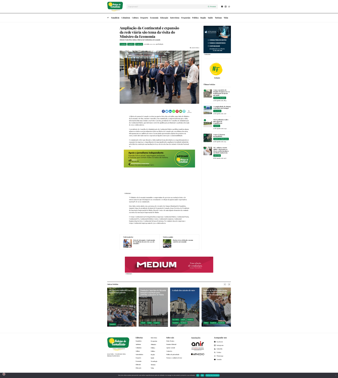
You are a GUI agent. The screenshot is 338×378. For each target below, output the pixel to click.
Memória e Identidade (219, 98)
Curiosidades (139, 354)
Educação (138, 368)
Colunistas (190, 319)
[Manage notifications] (3, 374)
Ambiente (138, 344)
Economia (123, 44)
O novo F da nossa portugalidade (219, 135)
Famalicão (131, 44)
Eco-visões (176, 319)
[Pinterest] (177, 111)
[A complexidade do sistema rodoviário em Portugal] (208, 110)
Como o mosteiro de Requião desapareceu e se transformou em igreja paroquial (221, 92)
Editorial (138, 364)
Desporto (138, 358)
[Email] (180, 111)
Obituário (153, 344)
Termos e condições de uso (174, 358)
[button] (108, 17)
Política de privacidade (172, 354)
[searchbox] (167, 6)
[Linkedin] (170, 111)
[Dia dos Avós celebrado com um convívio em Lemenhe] (179, 241)
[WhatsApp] (229, 6)
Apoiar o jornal (170, 348)
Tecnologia (154, 361)
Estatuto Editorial (171, 344)
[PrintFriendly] (184, 111)
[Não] (336, 375)
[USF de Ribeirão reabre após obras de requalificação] (208, 123)
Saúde (152, 358)
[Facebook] (222, 6)
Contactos (169, 351)
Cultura (149, 323)
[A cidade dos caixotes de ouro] (184, 307)
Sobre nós (170, 337)
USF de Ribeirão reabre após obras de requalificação (220, 121)
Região (153, 354)
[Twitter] (166, 111)
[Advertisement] (159, 179)
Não (202, 375)
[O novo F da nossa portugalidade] (208, 138)
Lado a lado (217, 155)
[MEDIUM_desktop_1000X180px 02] (169, 265)
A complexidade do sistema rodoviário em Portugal (222, 107)
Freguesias (139, 44)
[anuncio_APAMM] (217, 39)
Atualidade (184, 323)
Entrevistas (154, 338)
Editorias (139, 337)
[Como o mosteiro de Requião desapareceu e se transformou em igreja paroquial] (208, 93)
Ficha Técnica (170, 341)
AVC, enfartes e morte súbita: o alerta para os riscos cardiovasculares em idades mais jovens (221, 150)
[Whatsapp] (173, 111)
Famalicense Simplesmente (221, 139)
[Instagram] (225, 6)
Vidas (152, 368)
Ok (198, 375)
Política (206, 323)
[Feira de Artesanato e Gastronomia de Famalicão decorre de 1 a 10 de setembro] (139, 241)
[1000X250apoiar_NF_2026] (159, 158)
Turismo (153, 365)
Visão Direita (217, 111)
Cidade (143, 323)
